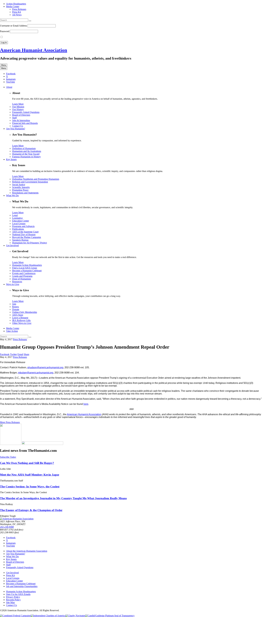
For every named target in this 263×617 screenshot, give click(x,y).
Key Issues (11, 159)
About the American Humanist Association (26, 551)
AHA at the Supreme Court (25, 231)
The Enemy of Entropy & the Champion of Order (31, 510)
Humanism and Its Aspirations (26, 151)
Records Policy (13, 599)
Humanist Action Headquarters (27, 265)
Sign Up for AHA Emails (18, 594)
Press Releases (19, 9)
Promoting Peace (20, 190)
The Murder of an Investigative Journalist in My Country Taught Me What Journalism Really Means (63, 498)
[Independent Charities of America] (48, 615)
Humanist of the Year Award (25, 154)
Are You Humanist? (15, 128)
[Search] (30, 20)
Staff (14, 117)
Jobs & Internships (21, 120)
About (9, 87)
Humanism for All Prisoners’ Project (29, 242)
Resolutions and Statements (25, 192)
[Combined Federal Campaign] (15, 615)
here (85, 404)
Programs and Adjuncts (23, 226)
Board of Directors (21, 115)
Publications (18, 229)
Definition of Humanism (24, 148)
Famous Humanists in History (26, 156)
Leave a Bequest (20, 317)
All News (16, 14)
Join (14, 304)
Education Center (20, 220)
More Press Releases (10, 422)
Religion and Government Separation (30, 181)
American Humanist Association (33, 50)
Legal (15, 215)
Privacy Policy (13, 597)
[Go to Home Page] (16, 518)
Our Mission (18, 106)
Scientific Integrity (21, 187)
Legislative (17, 218)
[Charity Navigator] (75, 615)
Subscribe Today (8, 457)
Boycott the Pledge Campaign (26, 237)
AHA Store (17, 315)
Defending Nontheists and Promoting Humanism (35, 179)
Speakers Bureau (20, 240)
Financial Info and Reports (25, 123)
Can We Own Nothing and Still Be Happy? (27, 463)
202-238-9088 (7, 527)
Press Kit (16, 12)
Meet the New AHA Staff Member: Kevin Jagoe (29, 474)
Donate (15, 309)
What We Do (12, 195)
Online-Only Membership (24, 312)
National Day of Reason (23, 234)
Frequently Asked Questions (25, 112)
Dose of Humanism (21, 279)
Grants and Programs (22, 276)
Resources (17, 281)
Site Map (10, 602)
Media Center (12, 6)
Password (4, 31)
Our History (18, 109)
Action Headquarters (16, 3)
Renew (15, 306)
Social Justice (18, 184)
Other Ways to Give (21, 323)
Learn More (18, 104)
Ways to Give (12, 284)
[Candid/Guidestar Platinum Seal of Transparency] (110, 615)
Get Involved (12, 245)
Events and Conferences (23, 273)
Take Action (12, 331)
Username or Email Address (13, 25)
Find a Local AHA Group (24, 268)
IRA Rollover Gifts (21, 320)
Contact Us (17, 126)
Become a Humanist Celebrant (27, 270)
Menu (3, 65)
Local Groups (18, 223)
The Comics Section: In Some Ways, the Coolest (29, 486)
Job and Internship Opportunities (21, 586)
